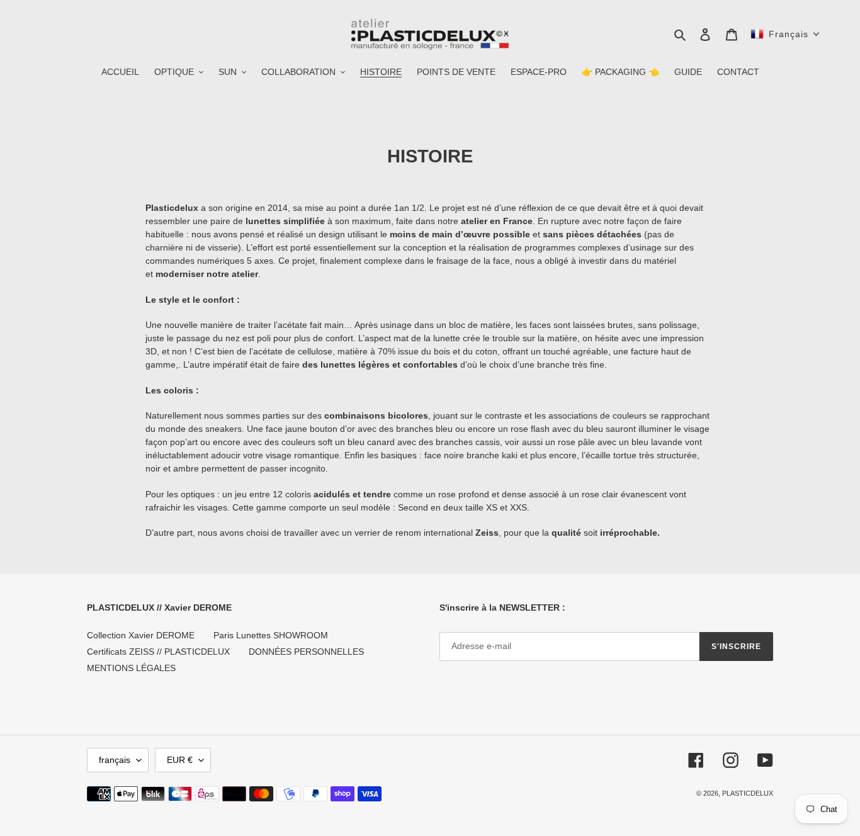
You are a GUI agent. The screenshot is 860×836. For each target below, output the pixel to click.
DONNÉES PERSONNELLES (306, 652)
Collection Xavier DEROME (141, 635)
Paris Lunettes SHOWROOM (270, 635)
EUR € (180, 760)
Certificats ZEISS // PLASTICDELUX (158, 652)
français (114, 760)
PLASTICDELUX (747, 793)
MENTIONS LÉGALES (131, 668)
